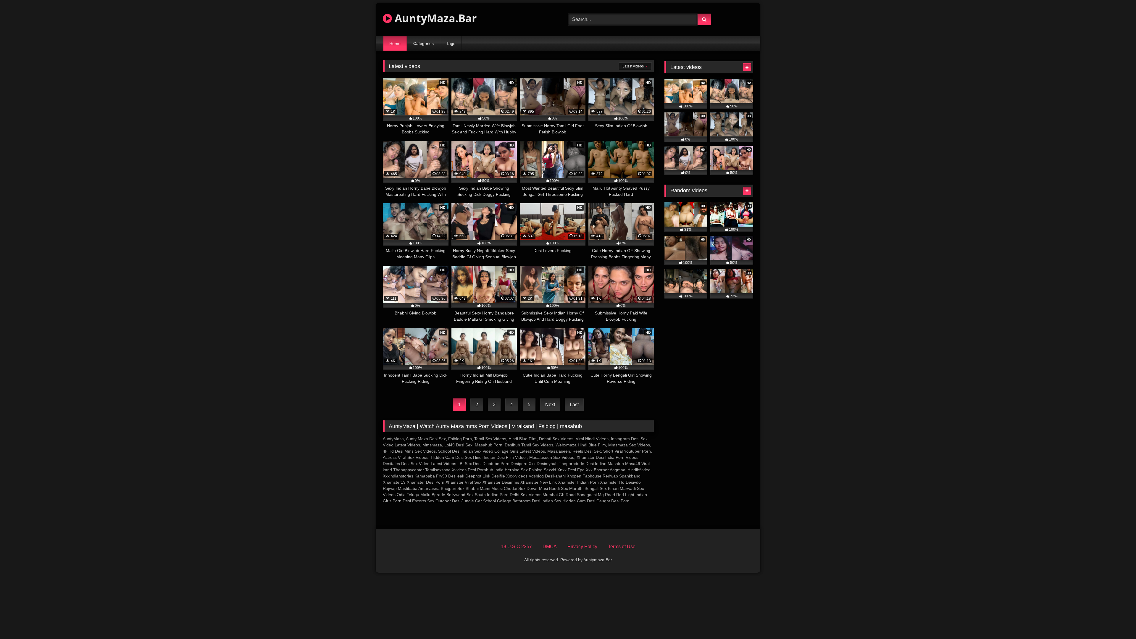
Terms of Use (621, 546)
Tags (450, 43)
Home (395, 43)
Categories (423, 43)
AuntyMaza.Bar (434, 18)
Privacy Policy (582, 546)
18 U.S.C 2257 (516, 546)
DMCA (550, 546)
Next (550, 404)
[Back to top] (1117, 621)
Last (574, 404)
